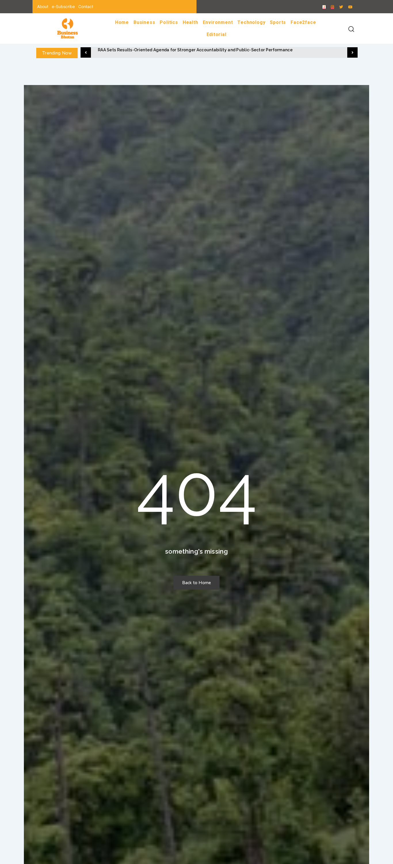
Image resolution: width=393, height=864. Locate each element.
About (42, 6)
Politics (169, 22)
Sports (278, 22)
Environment (218, 22)
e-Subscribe (63, 6)
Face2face (303, 22)
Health (190, 22)
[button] (86, 52)
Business (144, 22)
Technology (251, 22)
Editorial (216, 34)
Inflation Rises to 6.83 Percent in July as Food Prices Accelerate (162, 50)
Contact (85, 6)
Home (122, 22)
